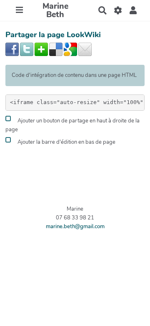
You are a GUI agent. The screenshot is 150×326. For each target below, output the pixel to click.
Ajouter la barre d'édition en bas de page (65, 142)
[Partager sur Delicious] (55, 49)
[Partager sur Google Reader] (70, 49)
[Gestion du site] (118, 10)
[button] (133, 10)
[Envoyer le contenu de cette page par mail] (85, 49)
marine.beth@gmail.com (75, 226)
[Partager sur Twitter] (26, 49)
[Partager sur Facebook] (12, 49)
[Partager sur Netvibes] (41, 49)
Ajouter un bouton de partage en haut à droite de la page (72, 125)
